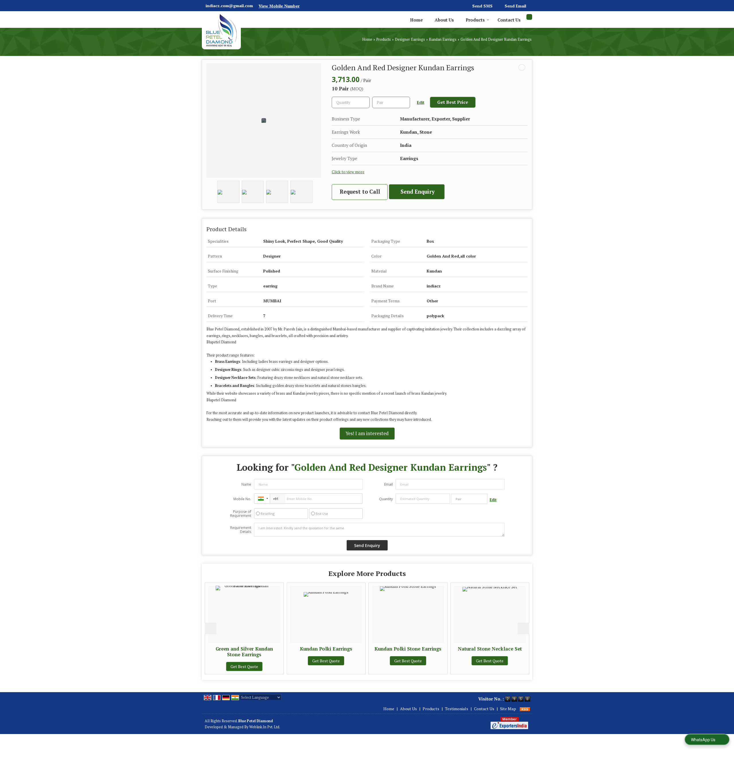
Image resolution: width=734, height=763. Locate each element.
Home (416, 20)
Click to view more (348, 171)
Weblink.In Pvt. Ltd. (264, 727)
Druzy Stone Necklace (508, 649)
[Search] (529, 17)
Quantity (386, 499)
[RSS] (525, 708)
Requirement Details (240, 530)
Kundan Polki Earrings (263, 649)
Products (475, 20)
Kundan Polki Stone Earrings (344, 649)
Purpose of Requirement (240, 514)
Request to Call (360, 191)
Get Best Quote (262, 660)
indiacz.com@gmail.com (229, 5)
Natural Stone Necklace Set (426, 649)
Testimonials (456, 708)
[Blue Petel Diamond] (221, 30)
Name (246, 484)
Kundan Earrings (442, 39)
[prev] (210, 628)
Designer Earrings (410, 39)
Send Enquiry (418, 191)
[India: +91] (262, 498)
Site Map (508, 708)
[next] (523, 628)
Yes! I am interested (367, 433)
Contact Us (509, 20)
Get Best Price (452, 102)
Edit (420, 102)
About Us (444, 20)
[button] (279, 6)
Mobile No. (242, 499)
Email (388, 484)
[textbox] (391, 102)
